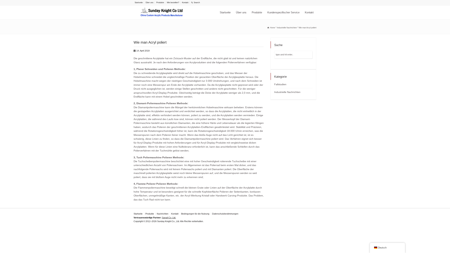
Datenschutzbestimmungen (225, 214)
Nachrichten (162, 214)
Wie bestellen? (173, 2)
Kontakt (185, 2)
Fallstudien (280, 84)
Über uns (149, 2)
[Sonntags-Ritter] (162, 12)
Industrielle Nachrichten (287, 92)
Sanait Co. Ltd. (169, 217)
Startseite (139, 2)
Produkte (160, 2)
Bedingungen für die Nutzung (195, 214)
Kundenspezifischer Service (283, 12)
